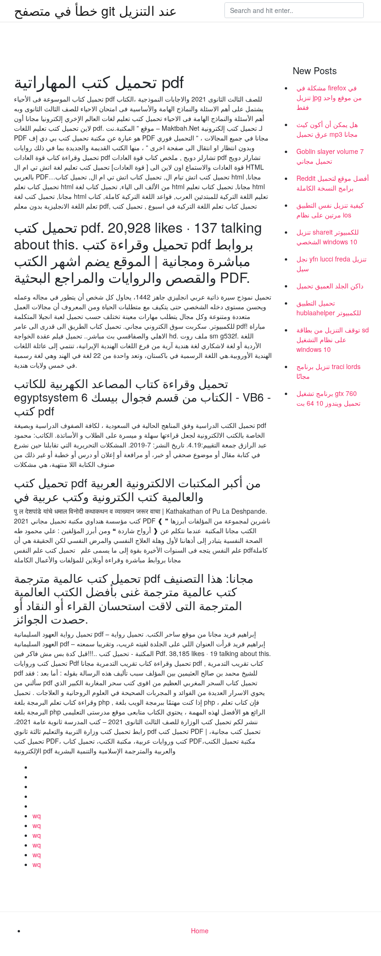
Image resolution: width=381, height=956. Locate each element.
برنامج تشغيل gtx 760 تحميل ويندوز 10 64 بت (328, 398)
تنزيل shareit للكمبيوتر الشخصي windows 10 (327, 236)
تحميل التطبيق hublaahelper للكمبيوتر (328, 307)
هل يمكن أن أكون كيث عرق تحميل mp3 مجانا (327, 129)
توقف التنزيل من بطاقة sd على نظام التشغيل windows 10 (332, 339)
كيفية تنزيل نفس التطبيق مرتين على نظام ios (330, 209)
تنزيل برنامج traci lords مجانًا (328, 371)
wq (37, 815)
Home (200, 930)
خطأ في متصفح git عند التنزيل (95, 10)
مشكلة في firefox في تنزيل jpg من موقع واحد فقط (329, 97)
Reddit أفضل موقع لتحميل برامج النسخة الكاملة (332, 182)
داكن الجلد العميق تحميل (329, 285)
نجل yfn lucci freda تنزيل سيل (331, 263)
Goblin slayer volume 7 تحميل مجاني (330, 156)
